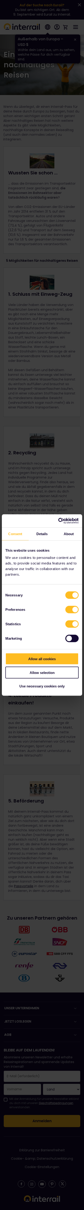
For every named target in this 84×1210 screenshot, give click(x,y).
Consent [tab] (15, 534)
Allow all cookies (42, 659)
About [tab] (69, 534)
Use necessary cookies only (42, 686)
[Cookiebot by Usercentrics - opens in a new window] (59, 521)
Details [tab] (42, 534)
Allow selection (42, 672)
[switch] (72, 609)
